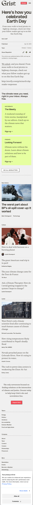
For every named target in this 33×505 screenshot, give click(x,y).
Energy (4, 415)
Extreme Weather (7, 424)
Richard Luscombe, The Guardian (11, 333)
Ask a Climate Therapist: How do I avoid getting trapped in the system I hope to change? (16, 286)
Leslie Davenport (10, 254)
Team (3, 441)
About (3, 438)
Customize (15, 501)
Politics (4, 417)
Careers (4, 446)
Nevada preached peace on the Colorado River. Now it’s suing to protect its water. (16, 355)
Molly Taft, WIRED (7, 347)
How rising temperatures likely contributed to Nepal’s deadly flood (15, 341)
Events (4, 464)
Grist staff (4, 39)
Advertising (5, 469)
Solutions (4, 419)
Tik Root (4, 277)
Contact (4, 443)
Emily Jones (5, 372)
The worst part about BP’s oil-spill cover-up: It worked (16, 208)
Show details (24, 491)
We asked (6, 64)
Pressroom (5, 451)
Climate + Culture (26, 48)
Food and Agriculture (8, 427)
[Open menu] (29, 3)
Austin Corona (6, 361)
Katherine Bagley (7, 266)
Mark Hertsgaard (6, 216)
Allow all (16, 496)
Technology (16, 216)
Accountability (6, 422)
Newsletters (5, 462)
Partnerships (5, 448)
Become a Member (7, 467)
